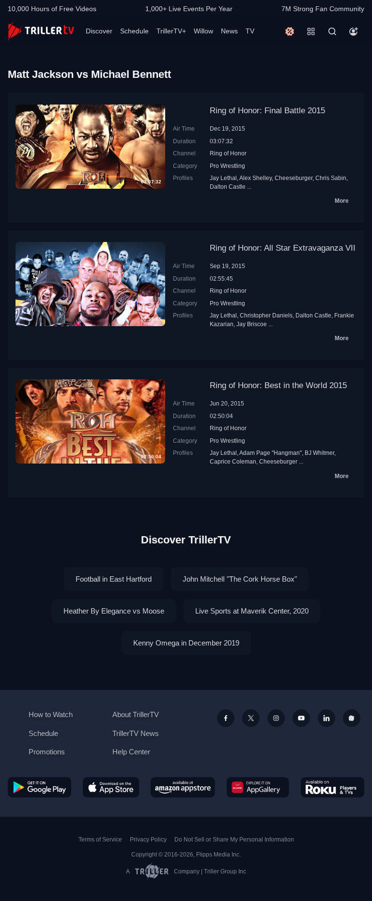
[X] (251, 718)
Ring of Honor (228, 153)
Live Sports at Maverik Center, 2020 (252, 611)
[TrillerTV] (41, 31)
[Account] (353, 31)
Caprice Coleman (233, 461)
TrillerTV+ (171, 31)
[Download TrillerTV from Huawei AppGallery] (258, 787)
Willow (203, 31)
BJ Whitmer (319, 453)
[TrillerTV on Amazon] (183, 787)
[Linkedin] (326, 718)
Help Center (131, 752)
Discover (99, 31)
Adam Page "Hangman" (270, 453)
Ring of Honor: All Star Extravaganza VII (283, 248)
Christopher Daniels (266, 315)
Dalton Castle (228, 186)
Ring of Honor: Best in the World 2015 (278, 385)
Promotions (47, 752)
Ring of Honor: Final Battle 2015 (267, 110)
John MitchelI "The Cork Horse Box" (240, 579)
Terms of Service (100, 839)
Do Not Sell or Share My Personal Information (234, 839)
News (229, 31)
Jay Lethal (223, 178)
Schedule (134, 31)
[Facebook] (225, 718)
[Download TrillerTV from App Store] (111, 787)
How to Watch (51, 714)
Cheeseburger (293, 178)
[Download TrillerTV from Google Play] (39, 787)
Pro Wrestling (227, 166)
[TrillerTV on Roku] (332, 787)
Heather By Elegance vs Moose (113, 611)
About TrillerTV (135, 714)
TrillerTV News (135, 733)
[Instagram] (276, 718)
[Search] (332, 31)
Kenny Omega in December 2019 (186, 643)
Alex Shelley (255, 178)
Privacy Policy (148, 839)
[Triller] (351, 718)
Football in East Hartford (114, 579)
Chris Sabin (330, 178)
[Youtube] (301, 718)
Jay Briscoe (251, 324)
